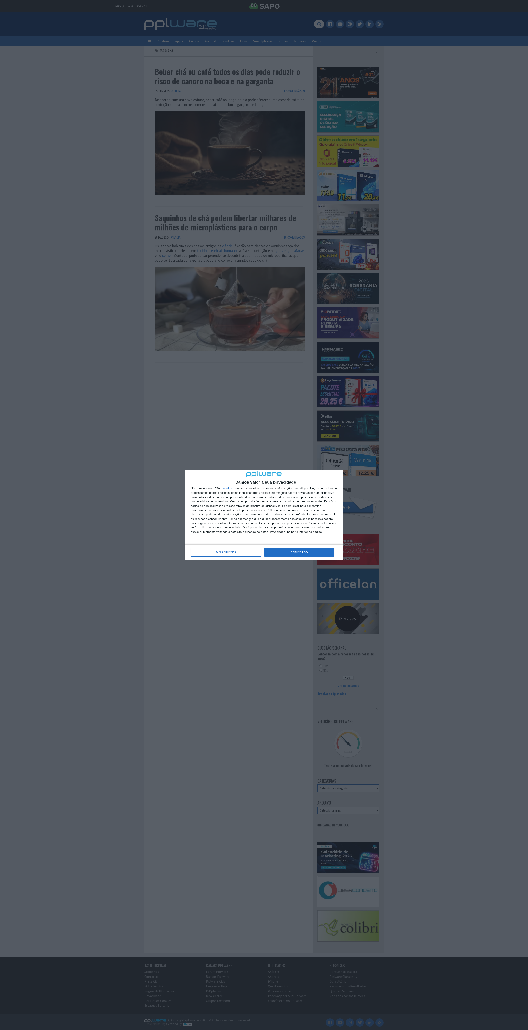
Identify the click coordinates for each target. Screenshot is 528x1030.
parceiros (227, 488)
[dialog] (264, 515)
